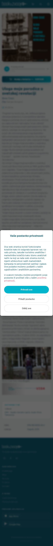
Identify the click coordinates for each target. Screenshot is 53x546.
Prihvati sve (26, 289)
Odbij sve (26, 308)
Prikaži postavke (26, 299)
